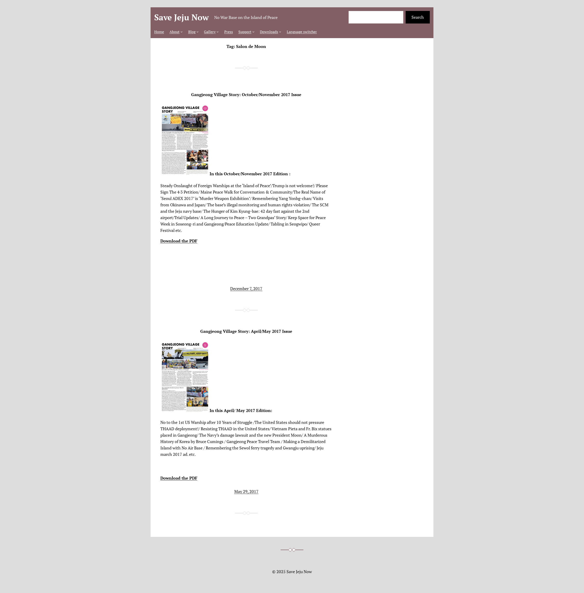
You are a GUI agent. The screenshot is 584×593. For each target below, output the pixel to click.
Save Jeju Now (181, 17)
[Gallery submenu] (217, 32)
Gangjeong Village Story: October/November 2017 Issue (246, 94)
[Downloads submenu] (280, 32)
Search (418, 17)
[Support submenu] (253, 32)
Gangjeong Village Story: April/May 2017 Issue (246, 331)
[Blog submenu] (197, 32)
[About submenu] (181, 32)
